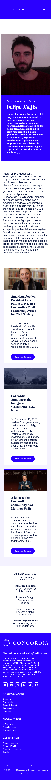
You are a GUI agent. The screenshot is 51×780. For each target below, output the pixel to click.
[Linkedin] (11, 684)
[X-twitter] (23, 684)
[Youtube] (5, 684)
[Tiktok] (30, 684)
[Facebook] (36, 684)
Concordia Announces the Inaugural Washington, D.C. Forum (23, 403)
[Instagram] (17, 684)
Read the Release (22, 357)
